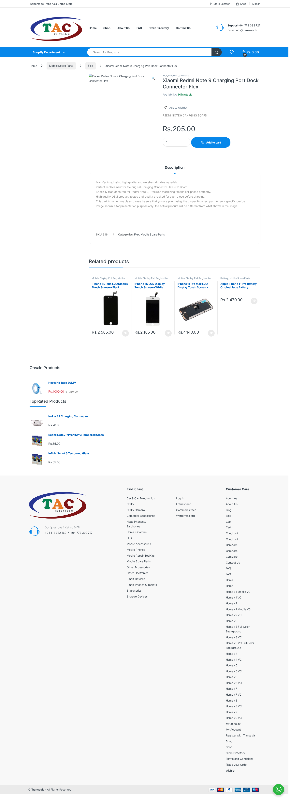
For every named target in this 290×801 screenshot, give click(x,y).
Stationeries (134, 590)
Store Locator (221, 3)
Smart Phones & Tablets (142, 584)
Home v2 (231, 603)
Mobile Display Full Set (104, 278)
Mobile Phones (136, 549)
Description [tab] (174, 168)
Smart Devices (136, 579)
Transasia (37, 789)
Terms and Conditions (239, 758)
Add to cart (213, 142)
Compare (232, 545)
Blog (228, 510)
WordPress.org (185, 515)
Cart (228, 521)
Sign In (256, 3)
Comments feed (186, 510)
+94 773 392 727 (81, 532)
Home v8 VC (234, 706)
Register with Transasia (240, 735)
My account (233, 723)
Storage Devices (137, 596)
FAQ (139, 28)
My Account (233, 729)
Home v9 (231, 712)
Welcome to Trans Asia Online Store (51, 3)
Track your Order (237, 764)
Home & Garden (137, 532)
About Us (123, 28)
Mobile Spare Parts (61, 65)
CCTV (130, 504)
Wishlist (230, 770)
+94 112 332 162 (55, 532)
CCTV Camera (136, 510)
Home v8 (231, 700)
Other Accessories (138, 567)
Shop (243, 3)
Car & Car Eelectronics (141, 498)
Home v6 (231, 677)
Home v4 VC (234, 659)
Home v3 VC (234, 637)
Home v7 (231, 688)
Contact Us (183, 28)
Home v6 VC (234, 683)
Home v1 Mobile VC (238, 591)
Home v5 (231, 665)
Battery (224, 278)
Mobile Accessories (139, 544)
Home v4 (231, 653)
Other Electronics (137, 573)
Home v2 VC (234, 615)
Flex (90, 65)
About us (231, 498)
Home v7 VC (234, 694)
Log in (180, 498)
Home (92, 28)
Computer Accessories (141, 515)
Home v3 (231, 621)
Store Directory (159, 28)
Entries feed (183, 504)
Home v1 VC (233, 597)
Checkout (232, 533)
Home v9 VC (234, 717)
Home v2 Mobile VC (238, 609)
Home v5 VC (234, 671)
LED (129, 538)
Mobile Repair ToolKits (140, 555)
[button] (153, 78)
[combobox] (149, 52)
